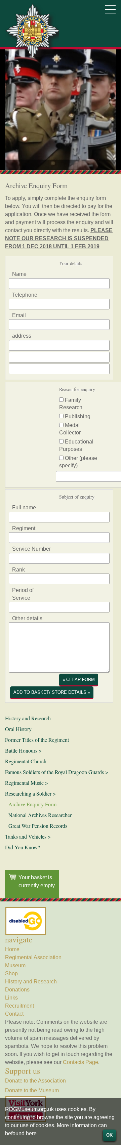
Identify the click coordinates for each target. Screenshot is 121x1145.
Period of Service (23, 593)
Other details (27, 618)
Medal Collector (70, 428)
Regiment (23, 528)
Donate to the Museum (32, 1090)
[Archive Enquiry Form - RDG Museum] (32, 30)
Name (19, 274)
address (21, 336)
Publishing (77, 416)
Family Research (70, 403)
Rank (18, 569)
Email (19, 315)
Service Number (31, 549)
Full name (24, 507)
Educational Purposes (76, 445)
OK (109, 1135)
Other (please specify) (78, 461)
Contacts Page (80, 1062)
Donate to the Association (35, 1081)
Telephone (24, 295)
